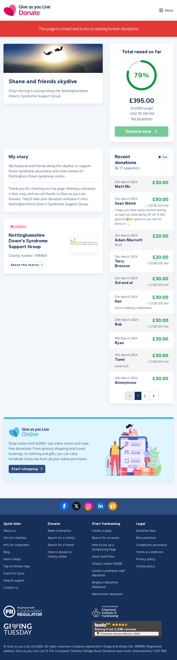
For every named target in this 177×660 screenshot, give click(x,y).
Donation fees (146, 530)
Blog (6, 552)
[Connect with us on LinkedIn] (100, 508)
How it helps (12, 559)
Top (165, 156)
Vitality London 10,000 (107, 563)
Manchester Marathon (107, 594)
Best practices (146, 537)
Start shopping (24, 469)
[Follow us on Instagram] (88, 508)
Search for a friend (61, 545)
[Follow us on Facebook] (64, 508)
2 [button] (145, 396)
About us (9, 530)
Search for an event (105, 537)
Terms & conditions (149, 552)
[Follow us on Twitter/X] (76, 508)
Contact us (10, 587)
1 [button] (139, 395)
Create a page (102, 530)
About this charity (25, 265)
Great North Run (103, 556)
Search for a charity (61, 537)
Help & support (13, 580)
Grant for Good (13, 573)
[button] (84, 242)
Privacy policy (145, 559)
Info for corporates (16, 545)
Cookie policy (145, 566)
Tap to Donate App (16, 566)
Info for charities (15, 537)
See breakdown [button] (141, 119)
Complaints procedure (151, 545)
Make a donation (59, 530)
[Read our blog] (112, 508)
